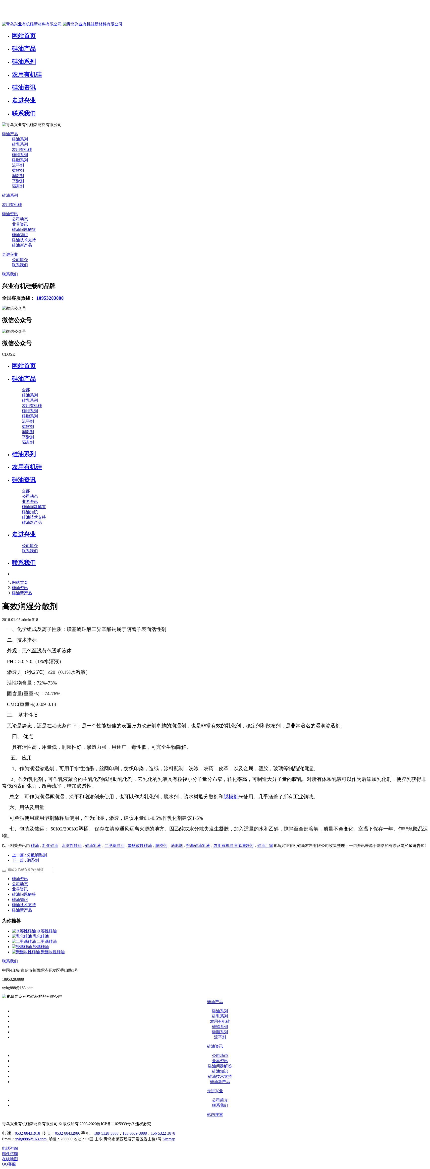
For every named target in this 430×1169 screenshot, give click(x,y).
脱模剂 (230, 796)
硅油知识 (20, 899)
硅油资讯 (20, 588)
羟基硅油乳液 (198, 845)
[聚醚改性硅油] (26, 952)
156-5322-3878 (163, 1133)
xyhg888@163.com (31, 1139)
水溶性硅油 (72, 845)
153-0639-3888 (134, 1133)
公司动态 (20, 884)
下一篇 (25, 860)
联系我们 (10, 961)
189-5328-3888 (106, 1133)
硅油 (35, 845)
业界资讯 (20, 889)
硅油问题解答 (24, 894)
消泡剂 (177, 845)
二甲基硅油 (114, 845)
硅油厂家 (265, 845)
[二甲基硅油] (24, 941)
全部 (26, 390)
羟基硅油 (41, 947)
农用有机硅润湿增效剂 (233, 845)
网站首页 (24, 365)
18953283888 (50, 298)
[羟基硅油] (22, 947)
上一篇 (29, 855)
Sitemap (168, 1139)
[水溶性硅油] (24, 931)
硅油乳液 (93, 845)
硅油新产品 (22, 593)
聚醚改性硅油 (140, 845)
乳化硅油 (50, 845)
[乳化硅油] (22, 936)
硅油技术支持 (24, 905)
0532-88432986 (67, 1133)
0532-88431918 (27, 1133)
